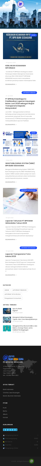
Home (13, 20)
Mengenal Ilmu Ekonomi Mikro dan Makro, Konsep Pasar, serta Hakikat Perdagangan (25, 328)
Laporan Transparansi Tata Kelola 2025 (18, 255)
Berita (28, 20)
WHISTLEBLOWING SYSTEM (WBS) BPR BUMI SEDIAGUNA (20, 164)
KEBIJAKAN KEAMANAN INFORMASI (15, 66)
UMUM (33, 35)
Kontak (5, 417)
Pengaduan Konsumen (13, 298)
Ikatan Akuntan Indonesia (11, 396)
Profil (4, 408)
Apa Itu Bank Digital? (17, 310)
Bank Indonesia (8, 389)
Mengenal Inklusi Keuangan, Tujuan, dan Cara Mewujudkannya (25, 318)
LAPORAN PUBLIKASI (29, 93)
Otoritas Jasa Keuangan (11, 393)
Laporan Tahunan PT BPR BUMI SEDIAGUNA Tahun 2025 (19, 221)
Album (5, 414)
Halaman (20, 20)
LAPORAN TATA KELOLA (28, 190)
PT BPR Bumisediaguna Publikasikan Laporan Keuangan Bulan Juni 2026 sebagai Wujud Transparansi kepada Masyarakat (20, 103)
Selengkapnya (10, 84)
